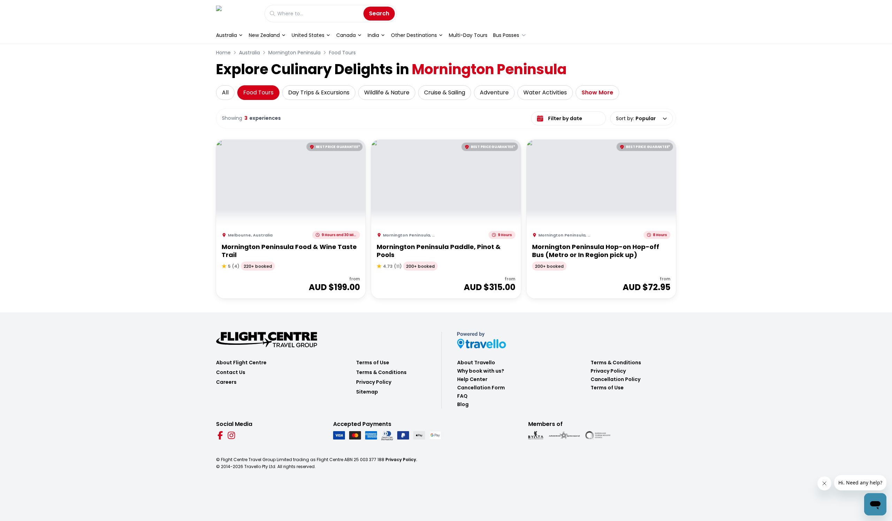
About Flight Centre (241, 362)
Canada (346, 35)
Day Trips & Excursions (318, 92)
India (373, 35)
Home (223, 52)
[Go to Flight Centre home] (236, 13)
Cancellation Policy (615, 379)
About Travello (476, 362)
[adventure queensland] (564, 435)
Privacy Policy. (401, 459)
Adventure (494, 92)
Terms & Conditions (381, 372)
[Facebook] (220, 435)
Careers (226, 382)
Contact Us (230, 372)
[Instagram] (231, 435)
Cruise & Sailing (444, 92)
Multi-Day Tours (468, 35)
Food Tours (342, 52)
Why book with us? (480, 370)
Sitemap (367, 391)
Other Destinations (414, 35)
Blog (463, 404)
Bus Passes (506, 35)
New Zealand (264, 35)
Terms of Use (372, 362)
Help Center (472, 379)
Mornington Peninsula (294, 52)
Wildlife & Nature (386, 92)
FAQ (462, 395)
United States (308, 35)
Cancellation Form (481, 387)
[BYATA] (535, 435)
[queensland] (597, 435)
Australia (226, 35)
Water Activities (545, 92)
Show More (597, 92)
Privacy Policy (373, 382)
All (225, 92)
